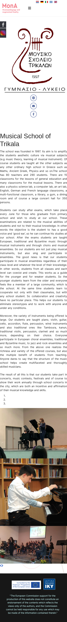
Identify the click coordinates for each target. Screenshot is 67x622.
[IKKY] (49, 584)
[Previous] (1, 565)
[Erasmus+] (26, 586)
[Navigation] (29, 8)
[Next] (2, 565)
